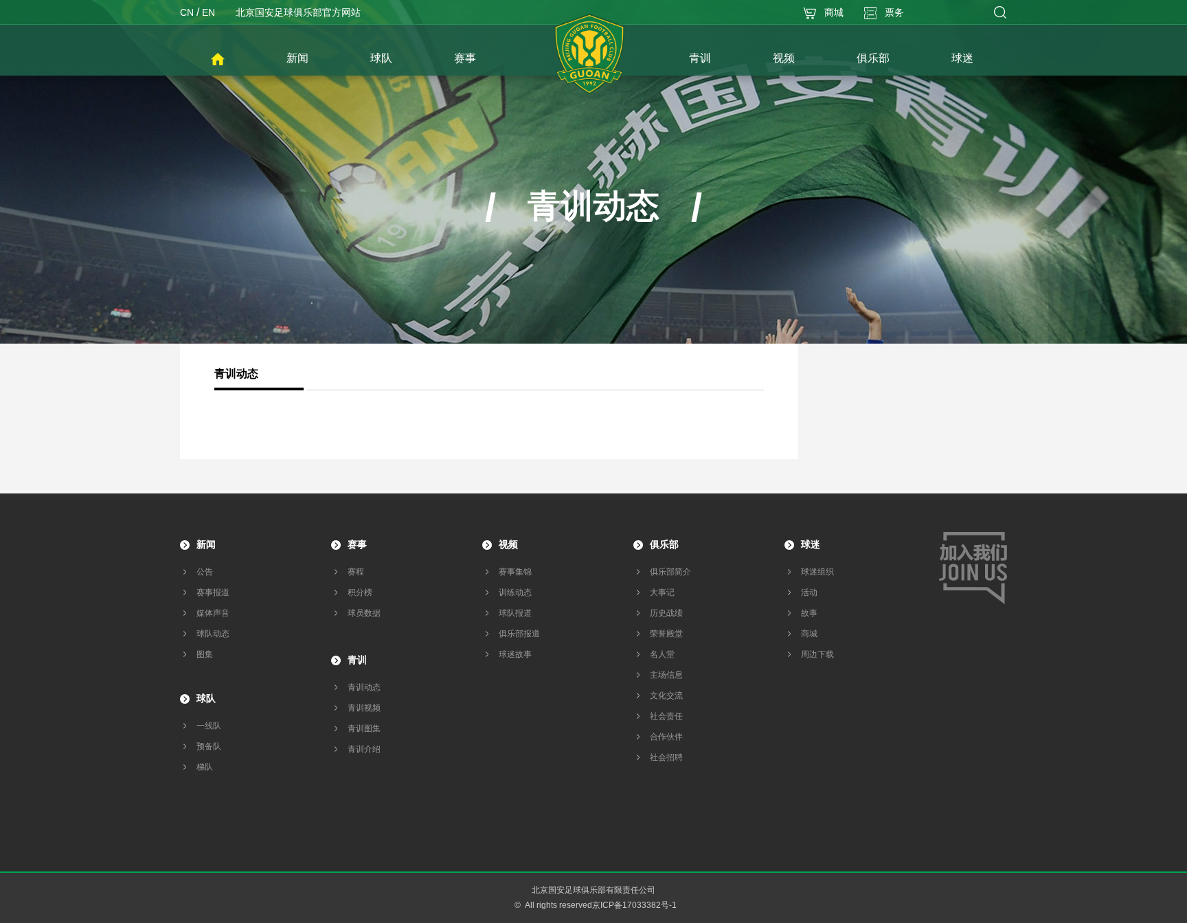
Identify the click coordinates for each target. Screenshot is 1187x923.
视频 (508, 544)
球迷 (810, 544)
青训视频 (364, 708)
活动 (809, 592)
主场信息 (666, 675)
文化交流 (666, 695)
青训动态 (364, 687)
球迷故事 (515, 654)
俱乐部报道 (519, 633)
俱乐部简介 (670, 572)
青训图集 (364, 728)
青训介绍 (364, 749)
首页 (218, 60)
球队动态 (212, 633)
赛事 (357, 544)
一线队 (208, 726)
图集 (204, 654)
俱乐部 (664, 544)
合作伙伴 (666, 737)
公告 (204, 572)
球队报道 (515, 613)
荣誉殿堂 (666, 633)
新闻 (206, 544)
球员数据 (364, 613)
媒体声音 (212, 613)
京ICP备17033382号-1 (634, 905)
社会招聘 (666, 757)
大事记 (662, 592)
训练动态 (515, 592)
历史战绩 (666, 613)
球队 (206, 698)
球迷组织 (817, 572)
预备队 (208, 746)
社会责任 (666, 716)
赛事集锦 (515, 572)
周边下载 (817, 654)
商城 (809, 633)
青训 (357, 659)
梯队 (204, 767)
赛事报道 (212, 592)
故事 (809, 613)
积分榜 (360, 592)
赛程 (356, 572)
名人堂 (662, 654)
